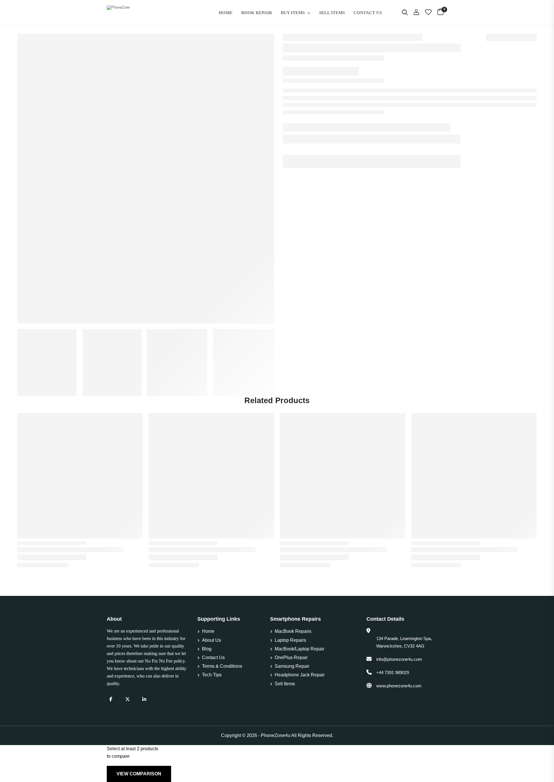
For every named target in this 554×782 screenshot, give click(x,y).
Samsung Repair (292, 666)
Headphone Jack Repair (300, 674)
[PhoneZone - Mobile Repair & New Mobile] (152, 12)
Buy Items (293, 12)
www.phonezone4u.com (399, 685)
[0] (440, 11)
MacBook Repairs (293, 631)
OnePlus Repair (291, 657)
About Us (211, 640)
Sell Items (332, 12)
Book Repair (256, 12)
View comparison (139, 773)
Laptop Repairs (290, 640)
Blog (207, 648)
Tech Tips (212, 674)
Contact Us (367, 12)
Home (226, 12)
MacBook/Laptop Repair (299, 648)
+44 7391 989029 (392, 672)
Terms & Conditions (222, 666)
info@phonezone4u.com (399, 659)
